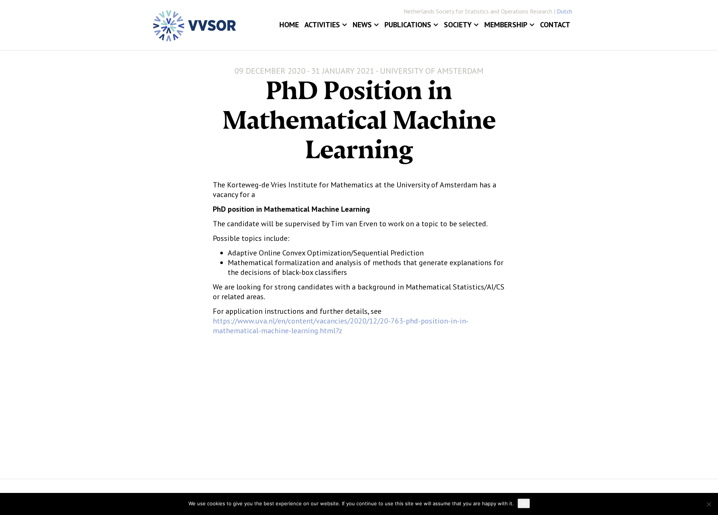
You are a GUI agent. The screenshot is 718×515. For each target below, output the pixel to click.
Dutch (564, 11)
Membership (505, 25)
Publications (407, 25)
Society (458, 25)
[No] (708, 504)
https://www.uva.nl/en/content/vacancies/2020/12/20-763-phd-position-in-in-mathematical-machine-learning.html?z (341, 325)
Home (289, 25)
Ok (524, 503)
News (362, 25)
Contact (555, 25)
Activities (322, 25)
